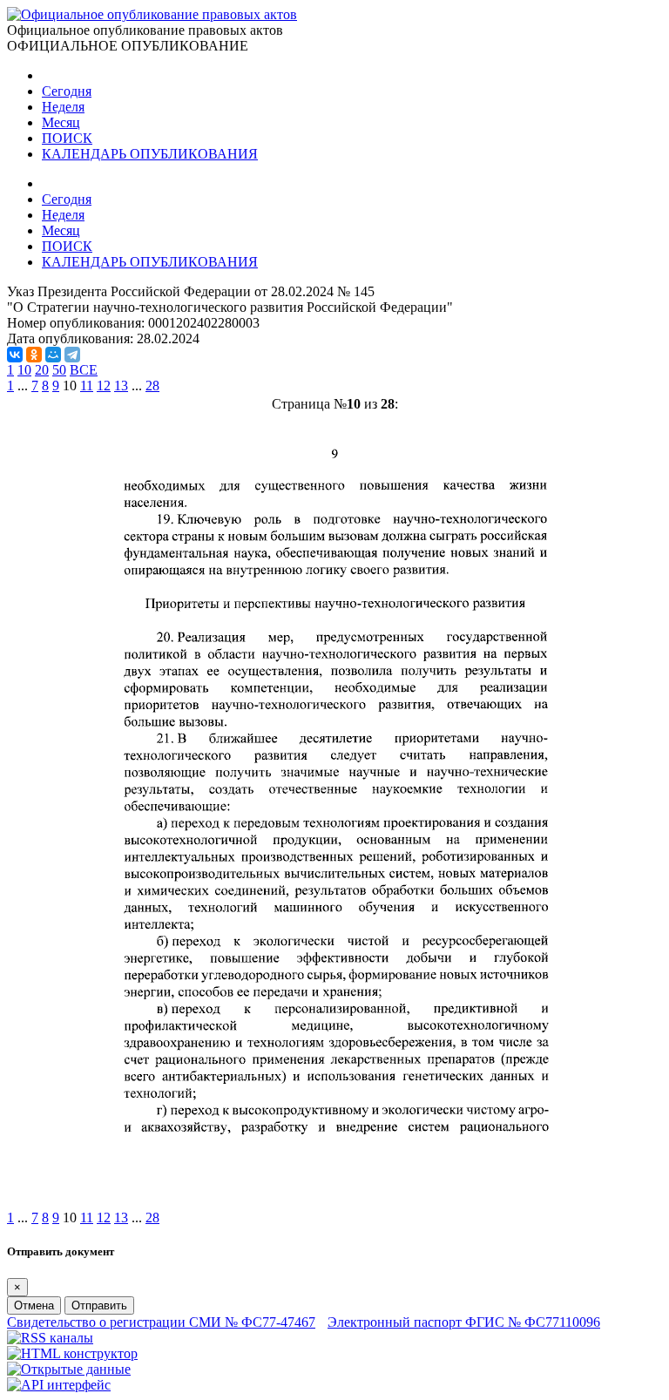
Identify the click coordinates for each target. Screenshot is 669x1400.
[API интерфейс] (59, 1384)
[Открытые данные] (69, 1369)
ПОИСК (67, 138)
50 (59, 369)
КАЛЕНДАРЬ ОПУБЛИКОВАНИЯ (150, 153)
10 (24, 369)
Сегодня (66, 91)
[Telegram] (72, 354)
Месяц (61, 122)
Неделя (63, 106)
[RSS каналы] (50, 1337)
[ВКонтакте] (15, 354)
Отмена (34, 1305)
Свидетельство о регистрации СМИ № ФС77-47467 (161, 1322)
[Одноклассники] (34, 354)
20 (42, 369)
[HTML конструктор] (72, 1353)
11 (86, 385)
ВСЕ (84, 369)
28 (152, 385)
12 (104, 385)
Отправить (99, 1305)
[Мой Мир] (53, 354)
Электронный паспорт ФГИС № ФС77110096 (464, 1322)
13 (121, 385)
